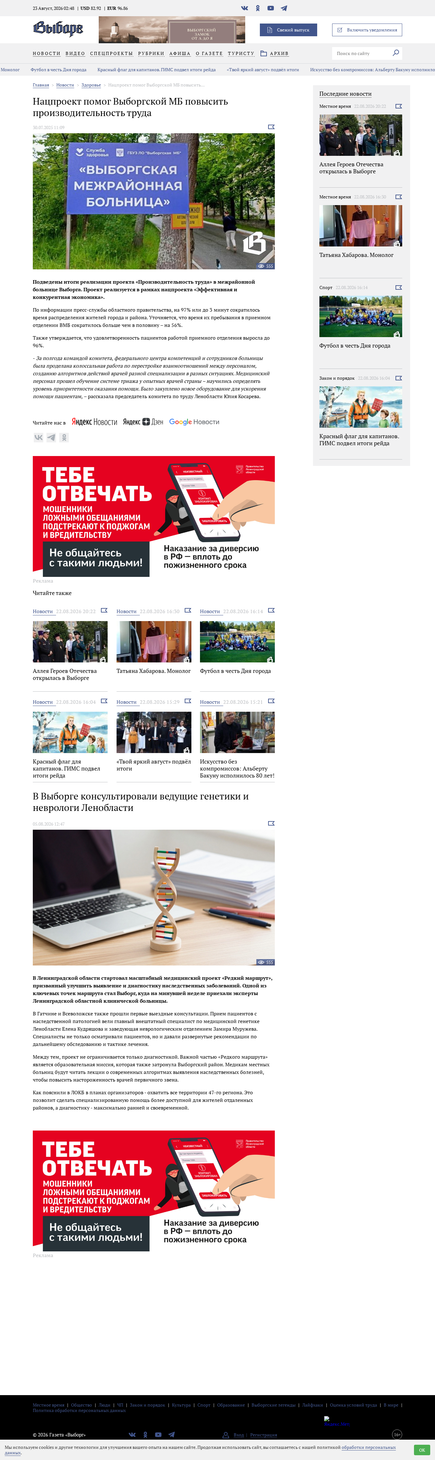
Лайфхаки (312, 1405)
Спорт (325, 287)
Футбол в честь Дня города (39, 69)
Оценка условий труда (353, 1405)
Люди (105, 1405)
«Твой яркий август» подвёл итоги (244, 69)
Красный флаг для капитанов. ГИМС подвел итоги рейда (137, 69)
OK (422, 1450)
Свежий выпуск (293, 30)
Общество (81, 1405)
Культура (181, 1405)
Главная (41, 85)
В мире (391, 1405)
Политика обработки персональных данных (79, 1410)
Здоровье (91, 85)
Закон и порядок (337, 378)
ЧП (120, 1405)
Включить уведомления (372, 29)
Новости (65, 85)
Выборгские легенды (274, 1405)
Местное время (335, 106)
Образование (231, 1405)
